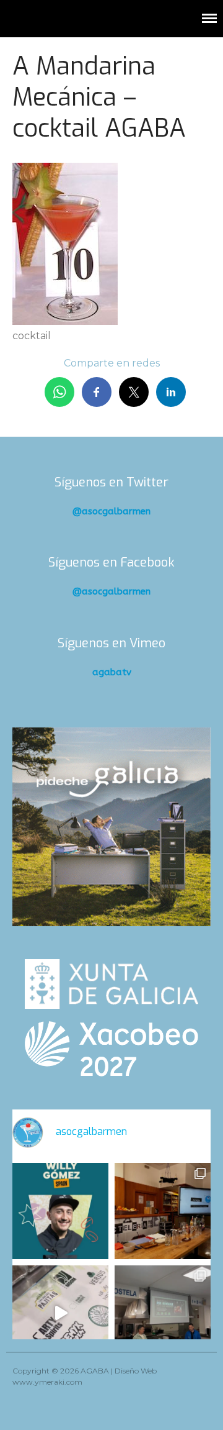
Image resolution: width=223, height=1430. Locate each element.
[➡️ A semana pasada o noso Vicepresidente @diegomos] (163, 1211)
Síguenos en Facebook (111, 562)
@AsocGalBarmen (111, 511)
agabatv (111, 672)
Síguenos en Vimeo (111, 643)
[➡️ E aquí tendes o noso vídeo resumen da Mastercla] (60, 1313)
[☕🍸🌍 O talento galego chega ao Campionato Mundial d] (60, 1211)
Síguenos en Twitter (111, 482)
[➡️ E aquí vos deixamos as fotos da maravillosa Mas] (163, 1313)
